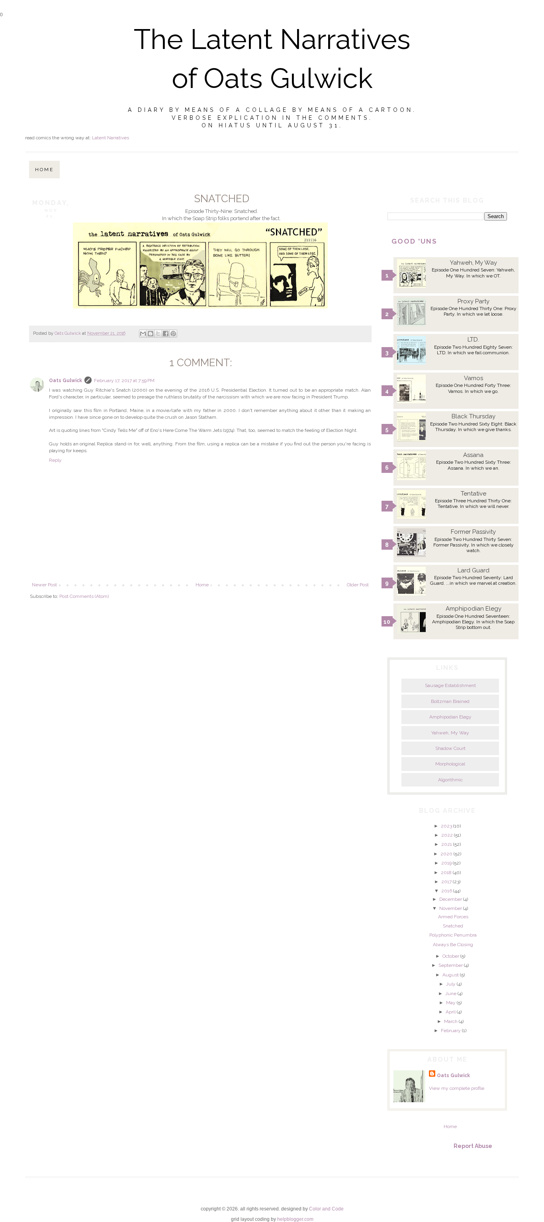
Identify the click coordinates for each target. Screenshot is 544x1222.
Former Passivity (473, 531)
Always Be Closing (453, 944)
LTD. (473, 339)
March (451, 1021)
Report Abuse (473, 1146)
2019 (446, 863)
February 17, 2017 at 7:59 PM (124, 380)
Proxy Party (473, 301)
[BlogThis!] (151, 334)
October (450, 956)
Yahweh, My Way (473, 262)
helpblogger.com (295, 1219)
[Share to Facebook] (166, 334)
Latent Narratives (110, 138)
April (451, 1012)
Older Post (358, 585)
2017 (446, 881)
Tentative (473, 493)
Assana (473, 455)
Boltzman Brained (450, 701)
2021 (446, 844)
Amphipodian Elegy (473, 608)
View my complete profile (456, 1088)
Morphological (450, 764)
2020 (446, 854)
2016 (446, 891)
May (451, 1002)
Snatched (453, 926)
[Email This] (143, 334)
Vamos (473, 378)
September (450, 965)
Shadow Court (450, 748)
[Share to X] (158, 334)
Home (44, 169)
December (450, 899)
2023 (446, 826)
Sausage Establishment (450, 685)
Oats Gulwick (65, 380)
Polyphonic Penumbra (453, 935)
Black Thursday (473, 416)
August (450, 975)
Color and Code (326, 1209)
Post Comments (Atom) (84, 596)
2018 (446, 872)
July (451, 984)
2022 (447, 835)
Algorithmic (450, 780)
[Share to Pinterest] (173, 334)
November (450, 908)
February (451, 1030)
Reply (55, 460)
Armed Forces (453, 916)
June (450, 993)
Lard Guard (473, 570)
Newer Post (44, 585)
